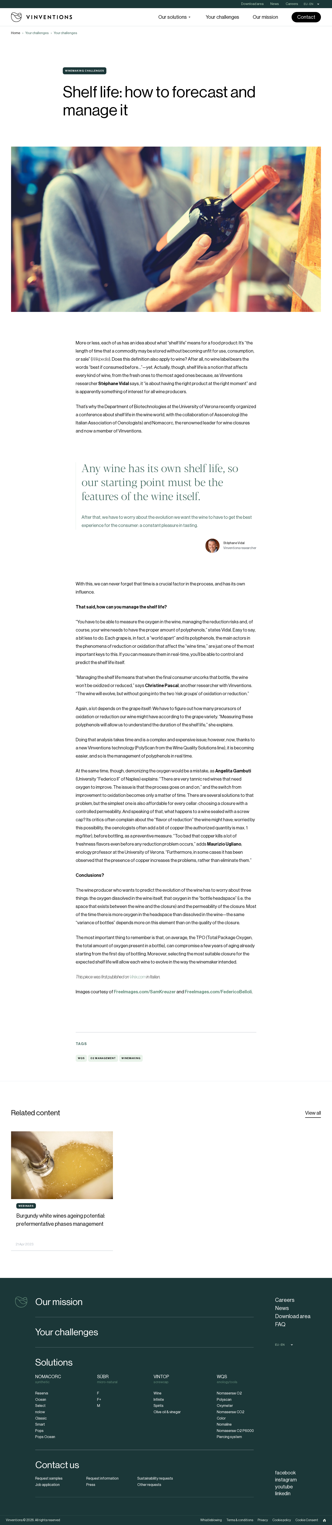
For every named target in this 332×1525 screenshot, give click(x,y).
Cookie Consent (306, 1520)
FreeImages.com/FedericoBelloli (218, 992)
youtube (284, 1486)
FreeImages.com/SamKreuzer (145, 992)
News (282, 1308)
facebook (285, 1472)
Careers (285, 1300)
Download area (293, 1316)
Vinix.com (138, 977)
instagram (286, 1479)
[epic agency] (324, 1520)
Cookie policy (281, 1520)
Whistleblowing (211, 1520)
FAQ (280, 1324)
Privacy (263, 1520)
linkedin (282, 1493)
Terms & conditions (239, 1520)
